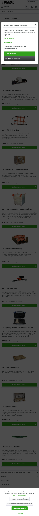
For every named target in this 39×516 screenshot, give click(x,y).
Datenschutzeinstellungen (20, 499)
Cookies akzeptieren (19, 508)
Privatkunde (12, 58)
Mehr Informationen (19, 495)
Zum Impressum (9, 38)
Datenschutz (8, 42)
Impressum (20, 513)
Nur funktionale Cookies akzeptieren (19, 504)
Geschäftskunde (13, 54)
